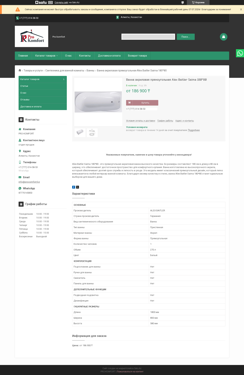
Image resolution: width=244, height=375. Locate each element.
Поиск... (185, 36)
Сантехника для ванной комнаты (64, 70)
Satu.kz (137, 368)
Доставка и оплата (109, 55)
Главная (23, 55)
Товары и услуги (33, 70)
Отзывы (24, 99)
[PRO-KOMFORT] (31, 36)
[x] (77, 187)
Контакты (85, 55)
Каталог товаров (45, 55)
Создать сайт (61, 2)
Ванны (90, 70)
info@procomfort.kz (29, 182)
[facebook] (73, 187)
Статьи (24, 86)
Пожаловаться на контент (130, 371)
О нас (68, 55)
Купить (145, 102)
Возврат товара (137, 55)
